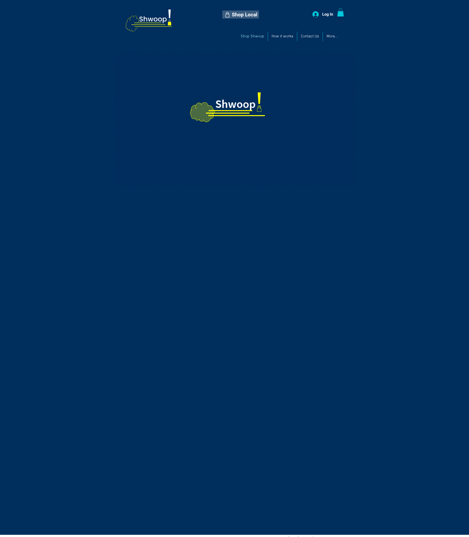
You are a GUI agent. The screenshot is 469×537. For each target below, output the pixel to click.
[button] (240, 15)
